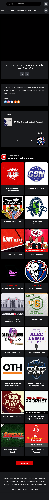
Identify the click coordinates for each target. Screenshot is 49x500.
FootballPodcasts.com (23, 10)
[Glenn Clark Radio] (12, 338)
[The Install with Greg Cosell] (12, 435)
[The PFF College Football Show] (12, 173)
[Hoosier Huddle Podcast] (12, 402)
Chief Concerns (36, 255)
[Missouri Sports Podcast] (12, 271)
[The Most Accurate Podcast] (36, 435)
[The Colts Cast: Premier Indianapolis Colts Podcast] (36, 368)
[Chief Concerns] (36, 240)
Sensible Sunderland (12, 221)
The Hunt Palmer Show (12, 255)
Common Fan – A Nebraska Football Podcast (13, 321)
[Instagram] (8, 101)
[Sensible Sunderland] (12, 207)
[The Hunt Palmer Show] (12, 240)
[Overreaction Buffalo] (36, 271)
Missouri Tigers (12, 285)
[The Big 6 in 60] (36, 304)
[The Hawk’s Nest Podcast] (36, 207)
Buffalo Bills (36, 285)
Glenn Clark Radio (12, 352)
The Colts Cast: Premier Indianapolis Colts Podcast (36, 385)
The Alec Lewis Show (36, 352)
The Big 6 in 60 (36, 319)
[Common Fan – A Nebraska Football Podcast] (12, 304)
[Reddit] (15, 101)
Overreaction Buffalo (26, 141)
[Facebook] (11, 101)
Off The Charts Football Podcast (28, 122)
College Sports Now (36, 188)
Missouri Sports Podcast (12, 288)
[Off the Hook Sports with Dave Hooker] (12, 368)
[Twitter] (5, 101)
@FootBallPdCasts (31, 489)
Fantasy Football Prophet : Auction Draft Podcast (36, 419)
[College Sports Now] (36, 173)
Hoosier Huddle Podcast (13, 416)
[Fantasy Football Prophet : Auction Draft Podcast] (36, 402)
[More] (18, 101)
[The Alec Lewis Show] (36, 338)
